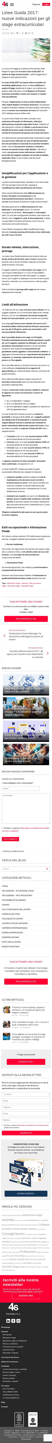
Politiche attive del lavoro (10, 1252)
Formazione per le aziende (13, 1347)
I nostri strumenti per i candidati (15, 1369)
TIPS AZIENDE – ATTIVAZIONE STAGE (18, 891)
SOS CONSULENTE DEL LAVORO (16, 909)
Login (46, 4)
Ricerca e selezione (10, 1344)
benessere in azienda (38, 1220)
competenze (41, 1229)
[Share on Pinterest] (32, 33)
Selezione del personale (35, 1259)
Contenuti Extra (9, 1350)
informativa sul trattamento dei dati (34, 828)
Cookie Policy (13, 1437)
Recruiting (19, 1256)
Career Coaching (9, 1375)
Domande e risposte (10, 1353)
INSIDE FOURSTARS (10, 947)
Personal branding (43, 1248)
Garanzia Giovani (19, 1245)
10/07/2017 (5, 29)
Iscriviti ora (26, 1296)
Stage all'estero (31, 1267)
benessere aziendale (21, 1220)
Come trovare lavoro (24, 1228)
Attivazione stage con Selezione (15, 1341)
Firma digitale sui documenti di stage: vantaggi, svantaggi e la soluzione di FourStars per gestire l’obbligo (29, 1037)
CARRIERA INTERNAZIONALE (14, 928)
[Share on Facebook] (22, 33)
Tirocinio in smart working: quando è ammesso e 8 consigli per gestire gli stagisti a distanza (23, 712)
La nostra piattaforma (11, 1398)
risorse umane (16, 1259)
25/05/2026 (26, 1027)
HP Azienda (7, 1335)
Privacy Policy (42, 1435)
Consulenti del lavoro (10, 1357)
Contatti (4, 1407)
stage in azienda (42, 1267)
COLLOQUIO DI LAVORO (12, 919)
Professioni (27, 1251)
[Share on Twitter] (26, 33)
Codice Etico (39, 1437)
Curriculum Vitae (29, 1238)
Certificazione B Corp (11, 1395)
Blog (3, 1402)
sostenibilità (36, 1263)
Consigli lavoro (13, 1234)
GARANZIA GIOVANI (10, 937)
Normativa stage (13, 586)
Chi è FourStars (9, 1389)
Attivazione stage (13, 583)
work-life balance (8, 1270)
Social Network (18, 1263)
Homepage (5, 1327)
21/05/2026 (25, 1042)
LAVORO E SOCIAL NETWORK (15, 923)
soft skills (27, 1263)
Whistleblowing (26, 1439)
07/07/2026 (25, 1015)
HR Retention (43, 1245)
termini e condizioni (10, 831)
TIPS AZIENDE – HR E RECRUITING (17, 895)
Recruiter (10, 1256)
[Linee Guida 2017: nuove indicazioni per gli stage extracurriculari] (26, 51)
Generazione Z (33, 1245)
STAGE (5, 886)
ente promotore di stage (35, 1241)
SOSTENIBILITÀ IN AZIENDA (14, 900)
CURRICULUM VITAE (11, 914)
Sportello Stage (27, 586)
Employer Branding (17, 1242)
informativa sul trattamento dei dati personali (32, 1125)
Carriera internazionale (22, 1225)
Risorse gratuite (9, 1378)
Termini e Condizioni (26, 1437)
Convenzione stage (13, 1238)
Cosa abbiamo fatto (10, 1392)
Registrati (36, 4)
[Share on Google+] (29, 33)
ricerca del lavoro (31, 1256)
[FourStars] (5, 4)
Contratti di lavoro (31, 1234)
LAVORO (5, 905)
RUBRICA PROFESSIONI (12, 933)
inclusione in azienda (9, 1248)
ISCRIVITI (26, 1133)
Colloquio (35, 1225)
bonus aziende (7, 1225)
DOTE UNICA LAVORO (11, 942)
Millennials (19, 1248)
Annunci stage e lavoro (11, 1372)
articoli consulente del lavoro (12, 1215)
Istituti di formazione (9, 1362)
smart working (7, 1263)
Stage (22, 1267)
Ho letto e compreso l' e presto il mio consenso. (26, 1126)
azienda (25, 583)
